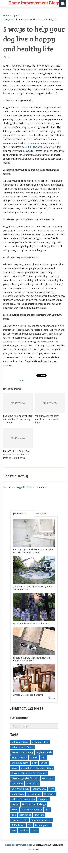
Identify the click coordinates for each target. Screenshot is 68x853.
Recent (43, 513)
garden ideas (34, 793)
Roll (26, 819)
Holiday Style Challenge (34, 804)
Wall (14, 830)
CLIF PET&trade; (33, 146)
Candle (34, 757)
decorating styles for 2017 (25, 778)
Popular (21, 513)
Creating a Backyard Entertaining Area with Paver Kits (32, 588)
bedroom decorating (22, 752)
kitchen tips (25, 814)
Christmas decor (20, 762)
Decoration (48, 778)
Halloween (49, 793)
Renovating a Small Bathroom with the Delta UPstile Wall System (33, 551)
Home (8, 15)
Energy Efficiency (20, 788)
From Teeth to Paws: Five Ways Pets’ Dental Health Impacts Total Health (16, 454)
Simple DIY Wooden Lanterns (28, 694)
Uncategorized (42, 825)
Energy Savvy (39, 788)
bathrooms (17, 747)
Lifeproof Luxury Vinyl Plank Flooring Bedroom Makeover (31, 659)
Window (24, 830)
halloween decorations (23, 799)
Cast (43, 757)
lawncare (39, 814)
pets (16, 15)
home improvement (32, 809)
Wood (34, 830)
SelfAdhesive (18, 825)
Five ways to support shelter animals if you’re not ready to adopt (17, 419)
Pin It (21, 380)
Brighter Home (19, 757)
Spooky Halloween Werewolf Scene (31, 623)
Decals (43, 762)
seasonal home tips (41, 819)
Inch (48, 809)
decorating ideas (44, 767)
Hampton (43, 799)
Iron (14, 814)
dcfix (34, 762)
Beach (30, 747)
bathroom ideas (40, 741)
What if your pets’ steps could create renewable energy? (47, 419)
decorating (26, 767)
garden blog (18, 793)
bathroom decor (20, 741)
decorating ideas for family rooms (29, 773)
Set (30, 825)
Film (52, 788)
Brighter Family (44, 752)
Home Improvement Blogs (18, 844)
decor (15, 767)
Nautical (16, 819)
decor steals (33, 783)
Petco (6, 361)
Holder (15, 804)
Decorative (17, 783)
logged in (21, 487)
